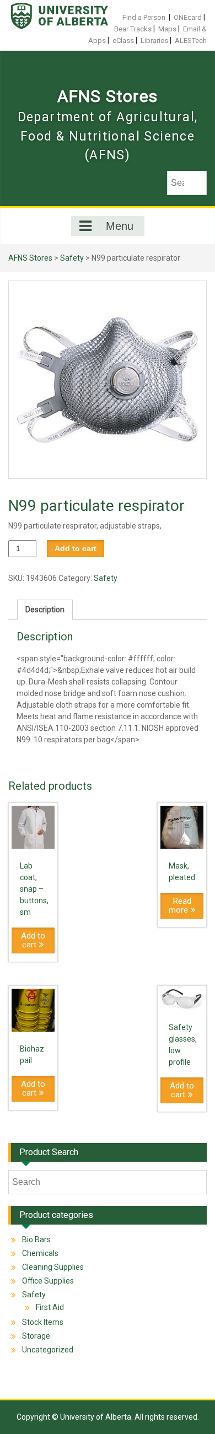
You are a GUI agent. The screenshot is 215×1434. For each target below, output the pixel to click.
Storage (36, 1335)
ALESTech (191, 40)
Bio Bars (36, 1239)
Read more (180, 905)
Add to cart (75, 548)
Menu (119, 226)
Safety (72, 258)
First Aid (50, 1307)
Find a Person (143, 17)
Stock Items (42, 1322)
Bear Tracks (133, 29)
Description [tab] (44, 609)
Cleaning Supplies (53, 1267)
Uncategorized (47, 1349)
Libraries (154, 40)
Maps (167, 29)
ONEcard (188, 17)
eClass (123, 40)
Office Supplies (48, 1280)
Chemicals (40, 1253)
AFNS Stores (107, 96)
